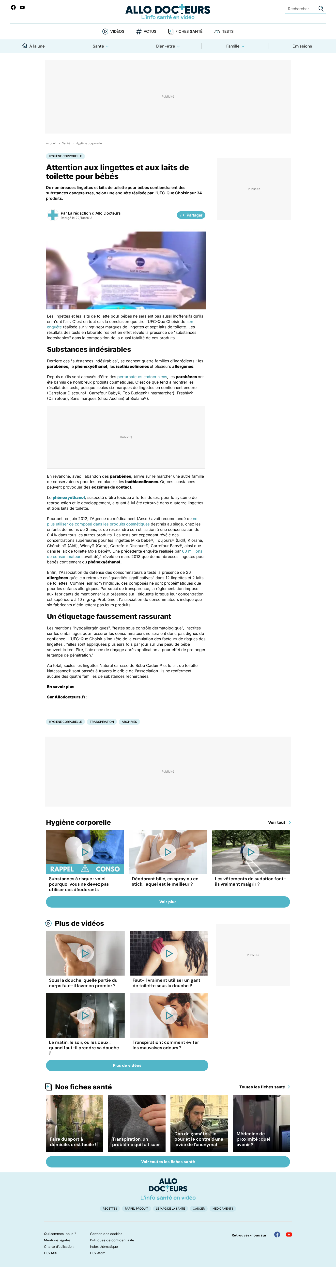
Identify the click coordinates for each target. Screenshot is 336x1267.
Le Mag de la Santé (170, 1209)
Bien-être (165, 46)
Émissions (302, 46)
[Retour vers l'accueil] (168, 11)
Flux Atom (97, 1253)
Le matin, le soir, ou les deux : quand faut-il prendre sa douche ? (84, 1047)
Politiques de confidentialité (112, 1240)
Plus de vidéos (79, 923)
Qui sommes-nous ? (60, 1234)
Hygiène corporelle (89, 143)
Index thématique (104, 1246)
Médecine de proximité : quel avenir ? (253, 1139)
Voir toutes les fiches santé (168, 1161)
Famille (233, 46)
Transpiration (102, 722)
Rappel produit (136, 1209)
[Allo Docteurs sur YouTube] (22, 7)
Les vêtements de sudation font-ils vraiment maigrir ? (250, 881)
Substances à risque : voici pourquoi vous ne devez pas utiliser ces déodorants (79, 884)
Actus (150, 31)
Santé (98, 46)
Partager (194, 215)
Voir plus (168, 901)
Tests (228, 31)
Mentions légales (57, 1240)
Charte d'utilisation (59, 1246)
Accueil (51, 143)
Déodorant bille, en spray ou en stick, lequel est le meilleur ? (165, 881)
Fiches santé (188, 31)
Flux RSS (50, 1253)
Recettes (110, 1209)
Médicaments (223, 1209)
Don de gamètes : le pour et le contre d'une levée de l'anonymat (198, 1139)
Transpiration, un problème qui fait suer (136, 1141)
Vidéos (117, 31)
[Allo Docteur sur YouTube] (289, 1234)
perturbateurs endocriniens (142, 376)
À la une (37, 46)
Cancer (199, 1209)
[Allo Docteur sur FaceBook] (13, 7)
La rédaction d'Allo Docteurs (94, 213)
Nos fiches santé (83, 1087)
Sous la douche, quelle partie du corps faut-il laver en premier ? (83, 983)
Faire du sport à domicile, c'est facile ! (73, 1141)
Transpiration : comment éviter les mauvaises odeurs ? (166, 1045)
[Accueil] (168, 1188)
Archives (129, 722)
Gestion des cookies (106, 1234)
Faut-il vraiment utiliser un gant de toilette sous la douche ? (166, 983)
